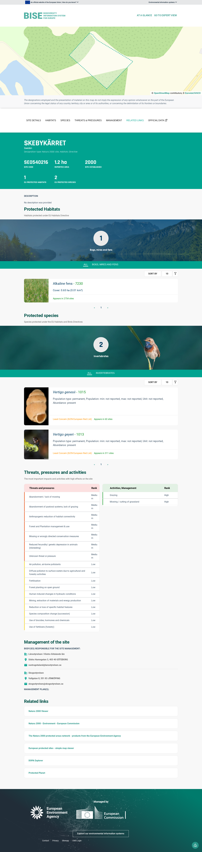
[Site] (79, 15)
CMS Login (76, 841)
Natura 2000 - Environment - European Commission (54, 723)
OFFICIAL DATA (156, 120)
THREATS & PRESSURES (88, 120)
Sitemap (65, 841)
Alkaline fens (68, 284)
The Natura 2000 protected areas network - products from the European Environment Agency (75, 736)
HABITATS (50, 120)
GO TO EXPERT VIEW (165, 15)
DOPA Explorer (36, 760)
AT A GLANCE (144, 15)
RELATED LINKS (135, 120)
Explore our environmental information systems (100, 833)
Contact (45, 841)
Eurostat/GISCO (193, 93)
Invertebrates (105, 373)
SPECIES (65, 120)
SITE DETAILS (33, 120)
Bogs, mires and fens (105, 264)
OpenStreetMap (162, 93)
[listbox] (52, 2)
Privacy (55, 841)
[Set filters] (175, 274)
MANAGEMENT (114, 120)
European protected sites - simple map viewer (51, 748)
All (86, 264)
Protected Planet (37, 773)
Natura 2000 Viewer (38, 711)
